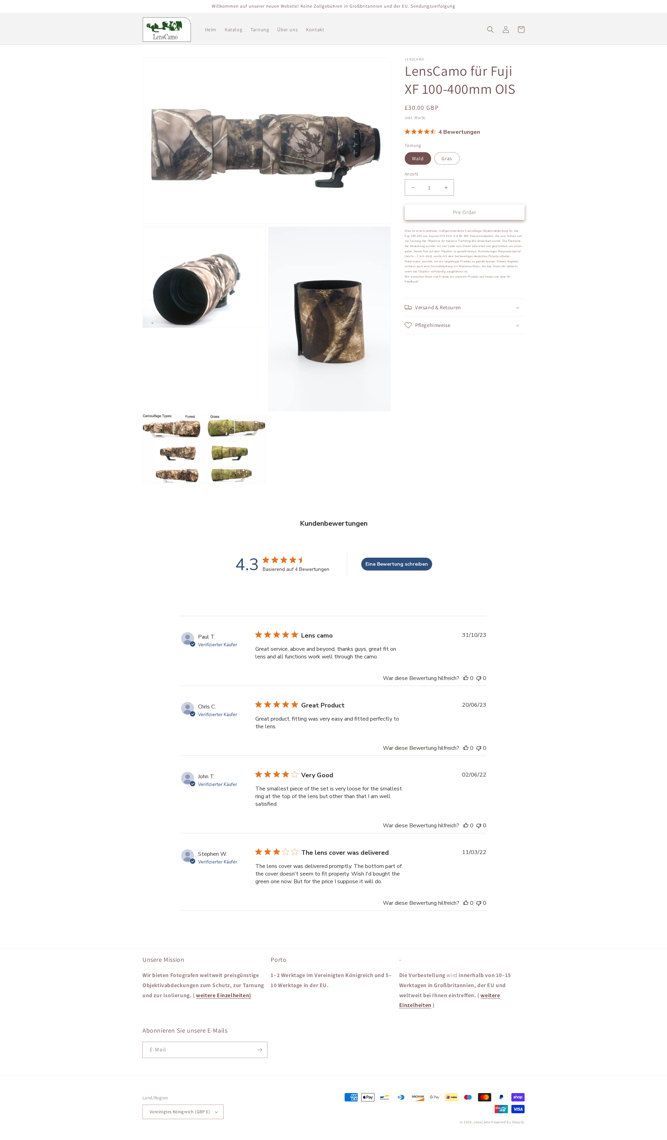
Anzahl (411, 174)
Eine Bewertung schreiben (396, 564)
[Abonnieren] (259, 1050)
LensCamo (482, 1122)
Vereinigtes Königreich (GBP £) (180, 1112)
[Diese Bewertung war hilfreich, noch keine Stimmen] (465, 678)
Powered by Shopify (508, 1122)
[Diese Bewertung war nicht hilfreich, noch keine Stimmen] (478, 678)
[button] (490, 29)
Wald (418, 158)
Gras (447, 158)
